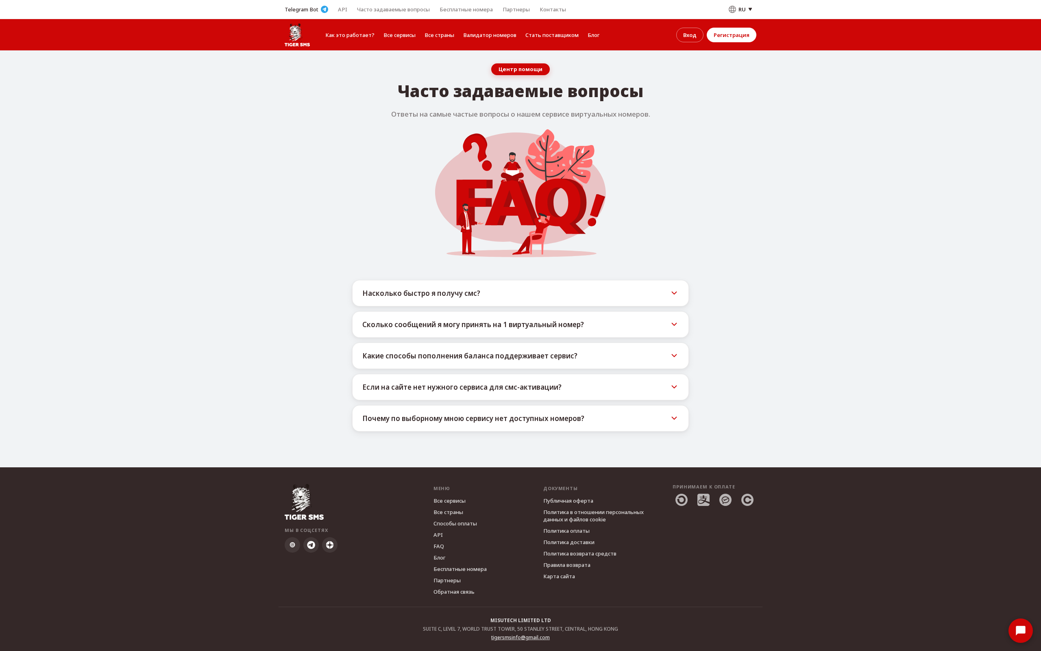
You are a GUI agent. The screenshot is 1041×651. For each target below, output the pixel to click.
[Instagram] (292, 545)
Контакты (553, 9)
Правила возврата (566, 565)
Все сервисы (399, 35)
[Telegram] (311, 545)
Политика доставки (569, 542)
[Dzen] (330, 545)
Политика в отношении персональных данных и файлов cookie (593, 515)
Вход (690, 35)
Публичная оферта (568, 500)
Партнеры (516, 9)
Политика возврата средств (579, 553)
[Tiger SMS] (297, 34)
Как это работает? (350, 35)
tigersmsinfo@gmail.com (520, 637)
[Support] (1020, 630)
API (342, 9)
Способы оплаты (455, 523)
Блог (593, 35)
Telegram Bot (301, 9)
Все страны (439, 35)
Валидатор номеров (489, 35)
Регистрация (731, 35)
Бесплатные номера (466, 9)
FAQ (438, 546)
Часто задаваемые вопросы (393, 9)
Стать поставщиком (552, 35)
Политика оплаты (566, 530)
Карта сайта (559, 576)
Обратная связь (454, 591)
